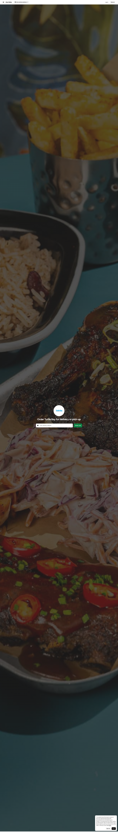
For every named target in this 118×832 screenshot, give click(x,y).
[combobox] (55, 425)
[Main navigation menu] (3, 2)
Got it (113, 828)
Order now (78, 425)
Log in (106, 2)
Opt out (108, 828)
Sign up (112, 2)
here (110, 825)
